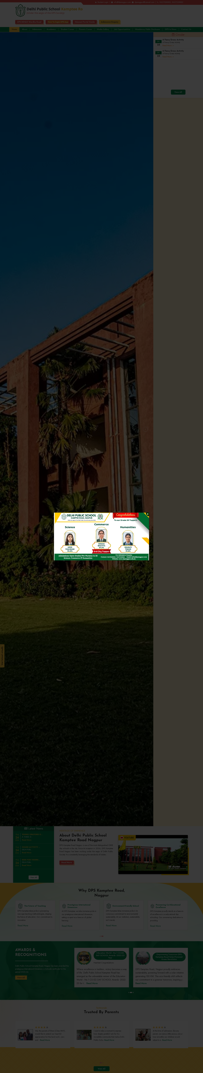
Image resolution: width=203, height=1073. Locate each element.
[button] (61, 536)
